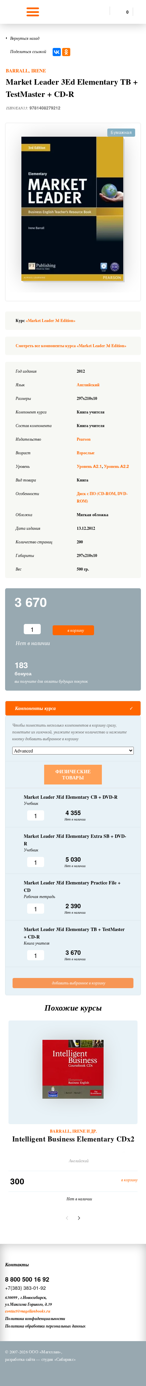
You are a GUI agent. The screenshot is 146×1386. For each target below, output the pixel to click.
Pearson (84, 439)
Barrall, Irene (26, 70)
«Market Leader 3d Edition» (50, 320)
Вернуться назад (24, 38)
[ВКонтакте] (57, 52)
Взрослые (85, 453)
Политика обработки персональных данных (45, 1326)
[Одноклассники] (66, 52)
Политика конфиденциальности (35, 1318)
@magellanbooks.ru (34, 1311)
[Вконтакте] (44, 1371)
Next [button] (78, 1218)
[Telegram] (79, 1371)
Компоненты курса (35, 708)
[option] (73, 209)
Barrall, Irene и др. (73, 1131)
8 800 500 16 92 (27, 1279)
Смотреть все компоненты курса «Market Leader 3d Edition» (71, 346)
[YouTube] (97, 1371)
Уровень (89, 466)
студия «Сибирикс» (58, 1359)
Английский (88, 385)
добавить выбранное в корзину (78, 982)
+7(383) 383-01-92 (25, 1287)
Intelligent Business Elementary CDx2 (73, 1139)
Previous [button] (68, 1218)
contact (11, 1311)
